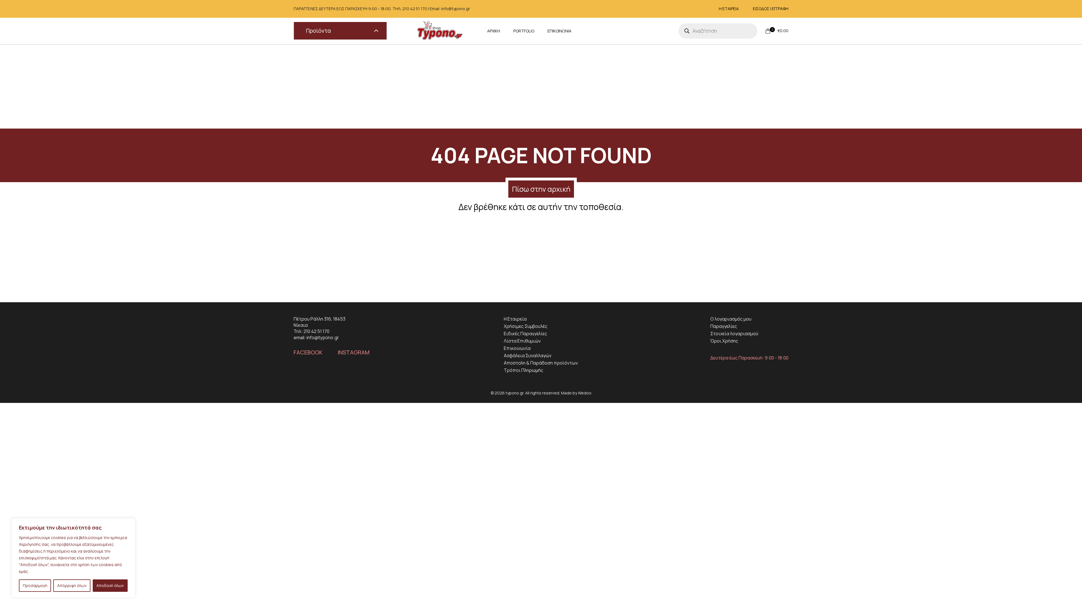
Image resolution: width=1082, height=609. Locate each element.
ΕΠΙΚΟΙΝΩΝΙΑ (559, 31)
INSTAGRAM (353, 352)
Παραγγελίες (723, 326)
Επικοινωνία (517, 348)
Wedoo (584, 393)
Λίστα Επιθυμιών (522, 341)
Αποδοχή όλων (110, 585)
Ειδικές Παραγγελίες (525, 333)
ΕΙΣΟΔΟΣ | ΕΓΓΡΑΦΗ (770, 8)
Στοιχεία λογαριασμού (734, 333)
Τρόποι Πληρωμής (523, 370)
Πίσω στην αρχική (541, 189)
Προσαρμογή (35, 585)
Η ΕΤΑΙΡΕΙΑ (729, 8)
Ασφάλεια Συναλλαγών (527, 355)
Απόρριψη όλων (72, 585)
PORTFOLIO (523, 31)
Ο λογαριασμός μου (730, 319)
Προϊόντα (318, 30)
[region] (73, 558)
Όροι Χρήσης (724, 341)
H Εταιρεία (515, 319)
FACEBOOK (308, 352)
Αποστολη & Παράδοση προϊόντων (541, 363)
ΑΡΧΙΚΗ (493, 31)
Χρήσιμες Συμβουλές (525, 326)
